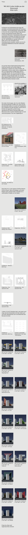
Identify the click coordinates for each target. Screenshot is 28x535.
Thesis (3, 1)
